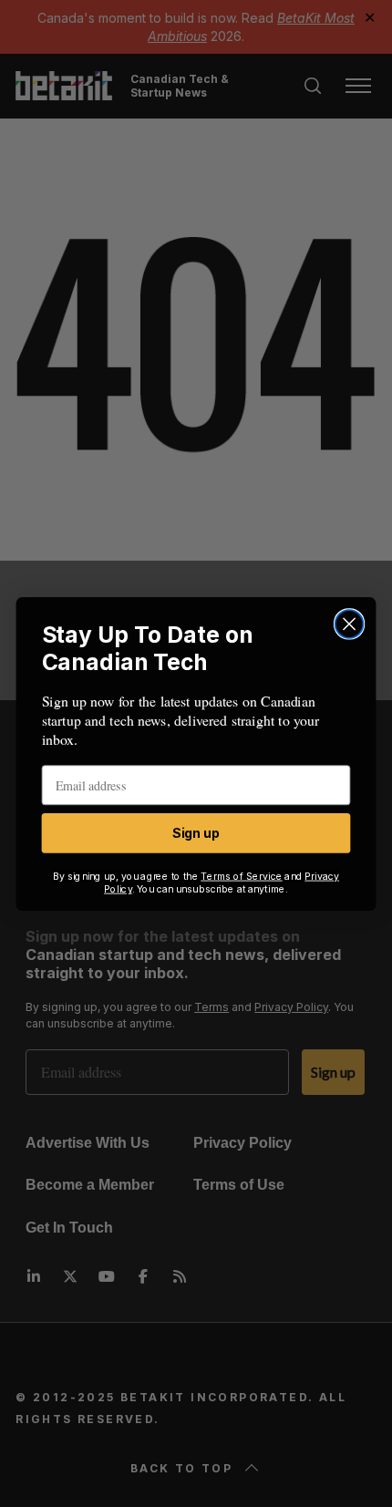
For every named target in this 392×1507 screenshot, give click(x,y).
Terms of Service (242, 876)
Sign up (196, 833)
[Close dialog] (349, 624)
